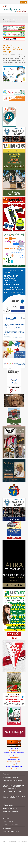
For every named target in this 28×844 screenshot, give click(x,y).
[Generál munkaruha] (14, 214)
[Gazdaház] (14, 682)
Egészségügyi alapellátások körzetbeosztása (14, 752)
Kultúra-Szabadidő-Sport (14, 759)
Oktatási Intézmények (14, 757)
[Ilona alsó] (14, 92)
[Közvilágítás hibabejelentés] (14, 635)
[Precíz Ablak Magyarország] (14, 39)
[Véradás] (14, 389)
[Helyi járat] (14, 715)
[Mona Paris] (14, 442)
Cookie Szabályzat (8, 828)
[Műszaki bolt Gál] (14, 530)
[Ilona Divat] (14, 34)
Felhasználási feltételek (10, 808)
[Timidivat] (14, 98)
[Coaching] (14, 249)
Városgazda (14, 768)
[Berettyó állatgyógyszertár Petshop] (14, 699)
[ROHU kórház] (14, 340)
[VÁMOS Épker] (14, 169)
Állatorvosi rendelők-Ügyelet (14, 754)
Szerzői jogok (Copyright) (10, 811)
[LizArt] (14, 610)
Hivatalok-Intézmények (14, 755)
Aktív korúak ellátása (14, 764)
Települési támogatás (14, 762)
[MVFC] (14, 655)
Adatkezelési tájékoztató (10, 824)
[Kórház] (14, 377)
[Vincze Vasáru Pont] (14, 509)
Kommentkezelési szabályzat (11, 831)
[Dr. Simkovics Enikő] (14, 470)
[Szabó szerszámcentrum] (14, 416)
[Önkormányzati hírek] (14, 489)
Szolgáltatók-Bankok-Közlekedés (14, 761)
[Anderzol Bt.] (14, 28)
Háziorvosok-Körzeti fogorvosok (14, 750)
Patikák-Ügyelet (14, 748)
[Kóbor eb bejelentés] (14, 400)
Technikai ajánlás (8, 821)
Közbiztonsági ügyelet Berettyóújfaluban (14, 766)
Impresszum (6, 815)
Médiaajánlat (6, 818)
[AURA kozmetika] (14, 564)
